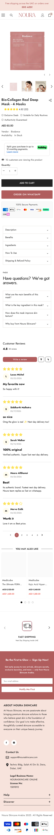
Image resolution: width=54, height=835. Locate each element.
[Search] (11, 15)
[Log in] (42, 15)
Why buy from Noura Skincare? (27, 324)
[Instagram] (14, 742)
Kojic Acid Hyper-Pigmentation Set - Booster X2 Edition (37, 584)
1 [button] (21, 602)
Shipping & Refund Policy (27, 261)
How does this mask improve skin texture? (27, 314)
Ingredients (27, 245)
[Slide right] (49, 627)
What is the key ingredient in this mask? (27, 305)
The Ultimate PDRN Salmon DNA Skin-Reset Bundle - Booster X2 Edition (13, 584)
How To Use (27, 253)
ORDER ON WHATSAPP (27, 194)
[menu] (3, 15)
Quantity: (6, 165)
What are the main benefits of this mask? (27, 296)
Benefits (27, 237)
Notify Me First (27, 689)
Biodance (15, 131)
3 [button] (29, 602)
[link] (27, 628)
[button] (44, 74)
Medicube (7, 580)
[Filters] (41, 359)
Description (27, 230)
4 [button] (33, 602)
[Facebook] (6, 742)
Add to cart (27, 183)
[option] (27, 49)
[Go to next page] (43, 535)
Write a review (20, 359)
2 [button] (25, 602)
